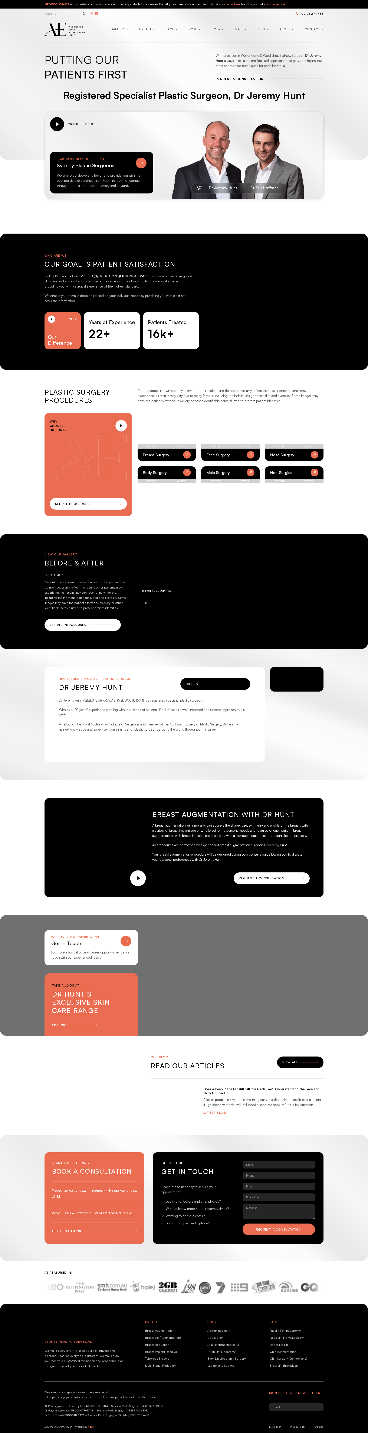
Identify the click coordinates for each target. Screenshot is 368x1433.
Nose (192, 29)
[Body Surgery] (167, 490)
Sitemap (319, 1426)
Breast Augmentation (159, 1330)
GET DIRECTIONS (66, 1231)
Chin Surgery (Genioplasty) (288, 1358)
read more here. (230, 4)
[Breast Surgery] (167, 437)
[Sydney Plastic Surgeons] (102, 163)
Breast (145, 29)
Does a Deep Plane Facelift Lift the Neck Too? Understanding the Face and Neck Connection (261, 1091)
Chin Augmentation (283, 1351)
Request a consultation (278, 1229)
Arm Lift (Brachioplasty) (223, 1344)
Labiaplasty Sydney (220, 1365)
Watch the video (80, 124)
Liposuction (215, 1337)
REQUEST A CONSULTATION (240, 79)
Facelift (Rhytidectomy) (285, 1330)
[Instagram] (92, 13)
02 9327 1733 (312, 13)
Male (239, 29)
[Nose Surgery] (294, 437)
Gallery (118, 29)
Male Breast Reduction (161, 1365)
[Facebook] (96, 13)
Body (216, 29)
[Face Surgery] (230, 437)
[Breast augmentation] (169, 573)
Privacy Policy (297, 1426)
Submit (319, 1407)
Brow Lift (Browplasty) (284, 1365)
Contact (312, 29)
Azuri (91, 1426)
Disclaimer (275, 1426)
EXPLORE (60, 1025)
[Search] (84, 14)
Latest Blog (214, 1112)
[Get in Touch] (91, 941)
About (284, 29)
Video (73, 319)
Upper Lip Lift (279, 1344)
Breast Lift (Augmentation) (163, 1337)
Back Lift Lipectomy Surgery (226, 1358)
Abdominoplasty (218, 1330)
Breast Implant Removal (161, 1351)
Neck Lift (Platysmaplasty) (287, 1337)
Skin (261, 29)
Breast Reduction (157, 1344)
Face (170, 29)
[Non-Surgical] (294, 490)
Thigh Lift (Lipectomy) (221, 1351)
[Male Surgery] (230, 490)
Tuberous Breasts (157, 1358)
